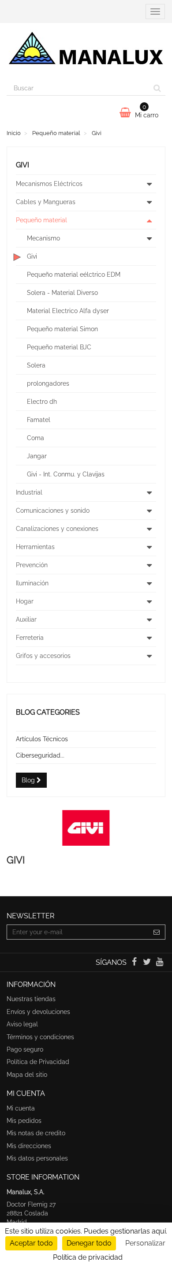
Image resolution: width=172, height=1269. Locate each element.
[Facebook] (134, 962)
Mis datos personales (37, 1158)
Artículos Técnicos (42, 739)
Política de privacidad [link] (88, 1257)
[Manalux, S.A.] (86, 52)
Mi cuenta (21, 1108)
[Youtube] (159, 962)
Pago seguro (25, 1049)
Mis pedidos (24, 1120)
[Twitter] (148, 962)
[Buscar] (157, 88)
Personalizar (145, 1243)
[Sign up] (156, 932)
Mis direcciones (29, 1145)
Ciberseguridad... (40, 755)
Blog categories (48, 712)
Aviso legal (22, 1024)
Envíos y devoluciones (38, 1011)
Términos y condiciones (40, 1037)
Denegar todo (89, 1243)
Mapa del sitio (27, 1074)
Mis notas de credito (36, 1133)
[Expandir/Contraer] (149, 183)
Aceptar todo (31, 1243)
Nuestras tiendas (31, 998)
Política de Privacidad (38, 1061)
